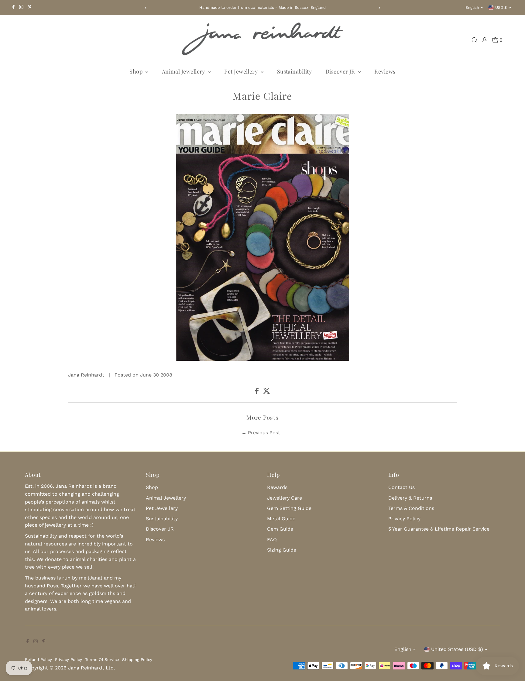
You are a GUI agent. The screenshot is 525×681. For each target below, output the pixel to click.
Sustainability (294, 71)
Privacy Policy (404, 518)
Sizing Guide (281, 550)
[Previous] (146, 8)
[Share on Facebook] (257, 392)
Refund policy (38, 659)
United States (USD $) (457, 649)
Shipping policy (137, 659)
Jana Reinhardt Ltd (91, 668)
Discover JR (340, 71)
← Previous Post (261, 432)
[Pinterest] (29, 7)
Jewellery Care (284, 498)
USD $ (501, 7)
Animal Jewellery (184, 71)
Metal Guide (281, 518)
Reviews (384, 71)
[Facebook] (13, 7)
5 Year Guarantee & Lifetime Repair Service (438, 529)
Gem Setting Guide (289, 508)
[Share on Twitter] (266, 392)
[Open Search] (474, 40)
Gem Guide (280, 529)
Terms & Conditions (411, 508)
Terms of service (102, 659)
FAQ (272, 539)
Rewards (277, 487)
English (472, 7)
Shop (136, 71)
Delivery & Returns (410, 498)
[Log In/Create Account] (484, 40)
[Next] (379, 8)
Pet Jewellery (241, 71)
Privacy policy (68, 659)
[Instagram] (21, 7)
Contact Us (401, 487)
